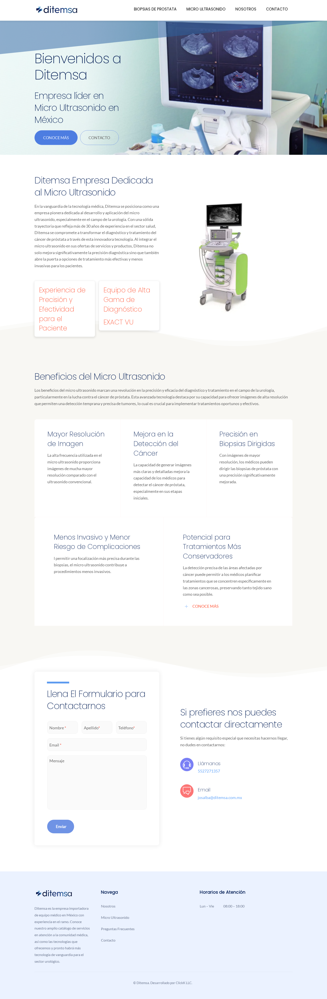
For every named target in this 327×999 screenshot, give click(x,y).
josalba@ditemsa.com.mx (220, 797)
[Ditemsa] (56, 11)
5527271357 (209, 771)
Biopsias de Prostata (155, 9)
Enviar (61, 826)
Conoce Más (56, 137)
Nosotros (245, 9)
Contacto (277, 9)
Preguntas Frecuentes (118, 929)
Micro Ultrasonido (206, 9)
